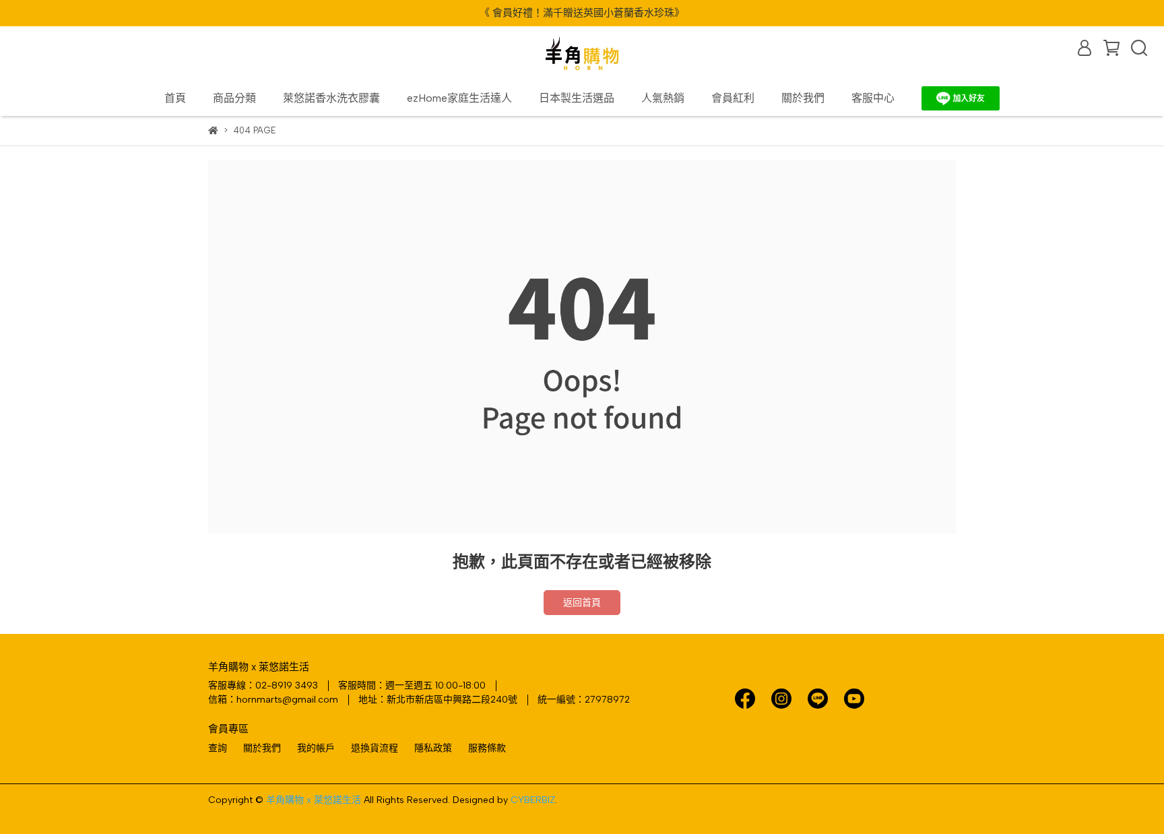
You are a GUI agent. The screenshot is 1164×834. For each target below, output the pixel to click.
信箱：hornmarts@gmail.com (273, 699)
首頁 (175, 98)
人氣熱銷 (662, 98)
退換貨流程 (374, 748)
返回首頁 (582, 602)
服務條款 (487, 748)
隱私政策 (433, 748)
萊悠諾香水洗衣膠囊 (331, 98)
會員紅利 (732, 98)
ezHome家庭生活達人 (459, 98)
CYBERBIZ (533, 800)
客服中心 (873, 98)
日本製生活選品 (576, 98)
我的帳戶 (316, 748)
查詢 (217, 748)
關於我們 (803, 98)
